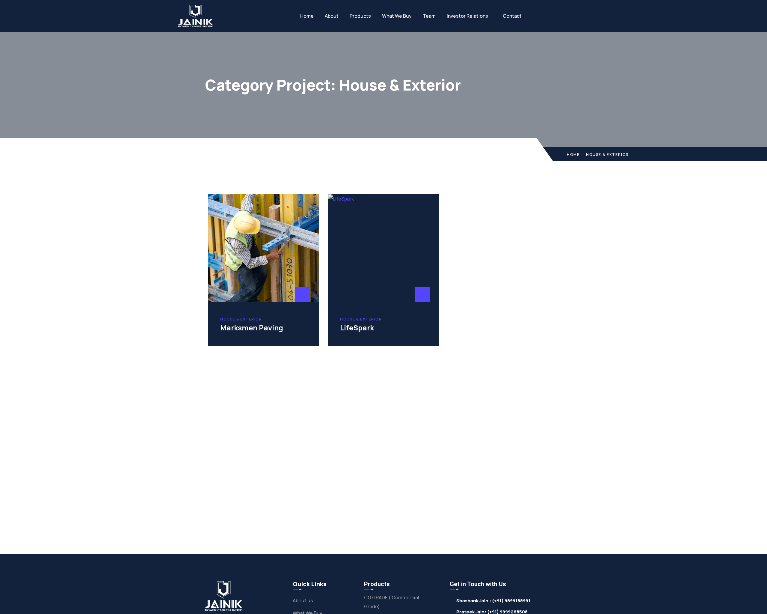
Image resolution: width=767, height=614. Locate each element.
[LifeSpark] (383, 248)
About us (303, 600)
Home (307, 16)
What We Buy (397, 16)
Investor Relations (467, 16)
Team (429, 16)
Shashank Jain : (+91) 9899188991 (493, 601)
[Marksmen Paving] (263, 248)
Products (360, 16)
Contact (512, 16)
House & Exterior (241, 319)
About (332, 16)
